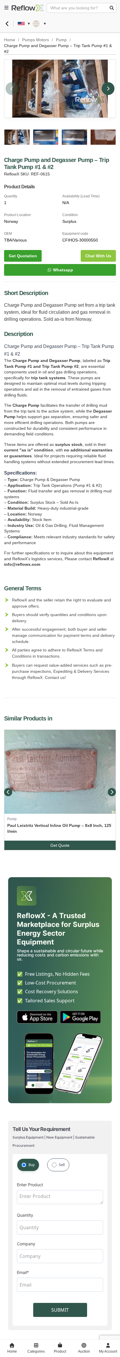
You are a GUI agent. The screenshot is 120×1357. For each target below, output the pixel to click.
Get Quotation (23, 256)
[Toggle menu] (6, 7)
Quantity (25, 1215)
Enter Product (30, 1184)
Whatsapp (63, 270)
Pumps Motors (35, 39)
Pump (61, 39)
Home (9, 39)
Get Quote (60, 845)
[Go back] (6, 23)
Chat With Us (98, 256)
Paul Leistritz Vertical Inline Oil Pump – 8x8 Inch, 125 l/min (59, 828)
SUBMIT (60, 1310)
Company (26, 1243)
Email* (23, 1272)
